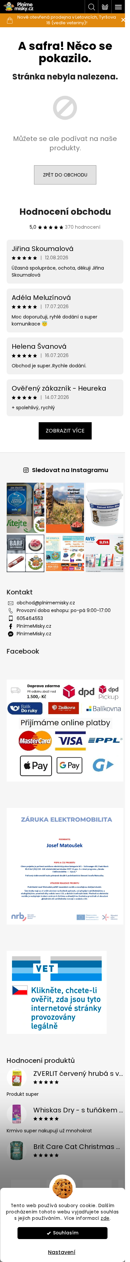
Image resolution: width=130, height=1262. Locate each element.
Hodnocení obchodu (62, 212)
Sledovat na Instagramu (67, 470)
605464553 (30, 614)
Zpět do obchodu (62, 175)
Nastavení (61, 1252)
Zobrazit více (62, 431)
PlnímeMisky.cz (34, 622)
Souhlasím (65, 1233)
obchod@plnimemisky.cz (46, 598)
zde (105, 1218)
